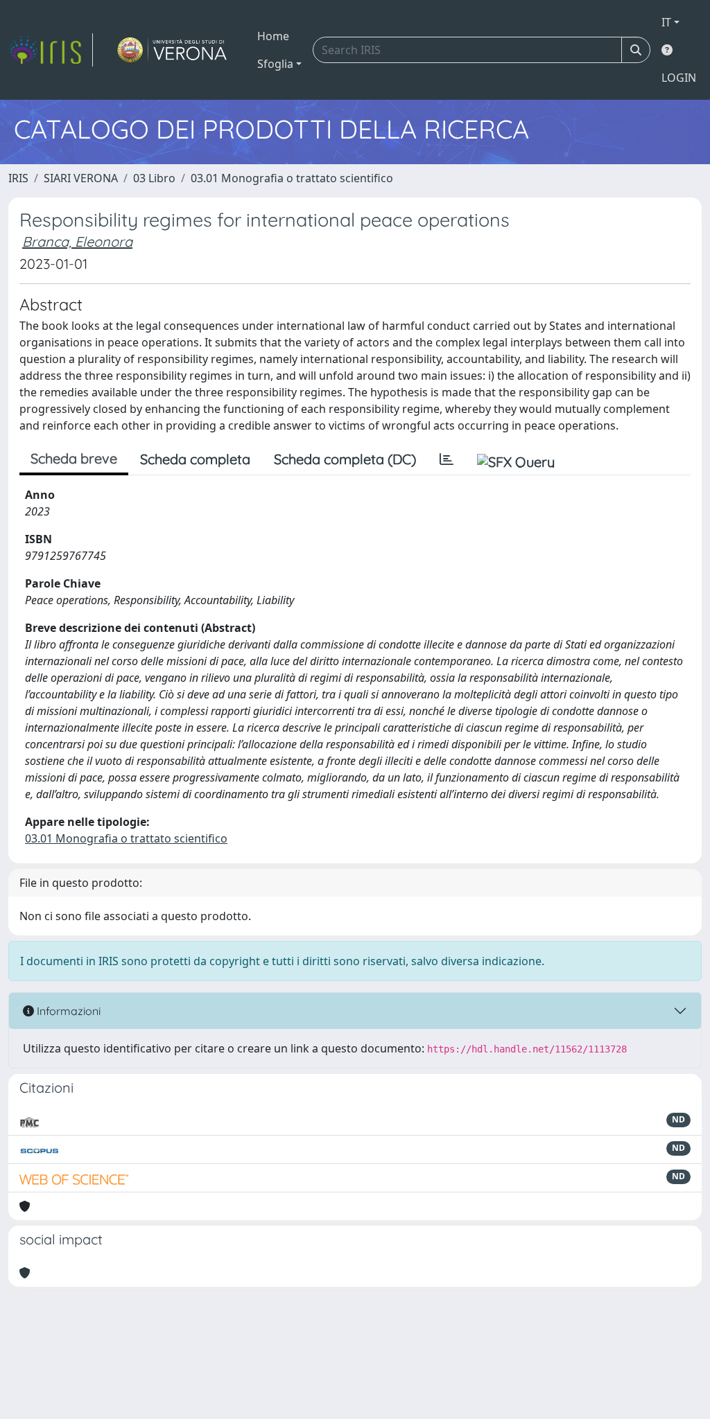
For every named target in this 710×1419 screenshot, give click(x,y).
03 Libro (154, 178)
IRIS (18, 178)
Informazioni (67, 1011)
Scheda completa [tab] (195, 459)
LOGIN (678, 77)
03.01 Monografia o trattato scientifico (292, 178)
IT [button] (666, 22)
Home (273, 36)
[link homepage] (50, 50)
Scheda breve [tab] (74, 458)
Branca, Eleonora (77, 241)
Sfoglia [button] (275, 63)
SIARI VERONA (81, 178)
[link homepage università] (172, 50)
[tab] (446, 459)
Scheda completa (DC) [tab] (345, 459)
